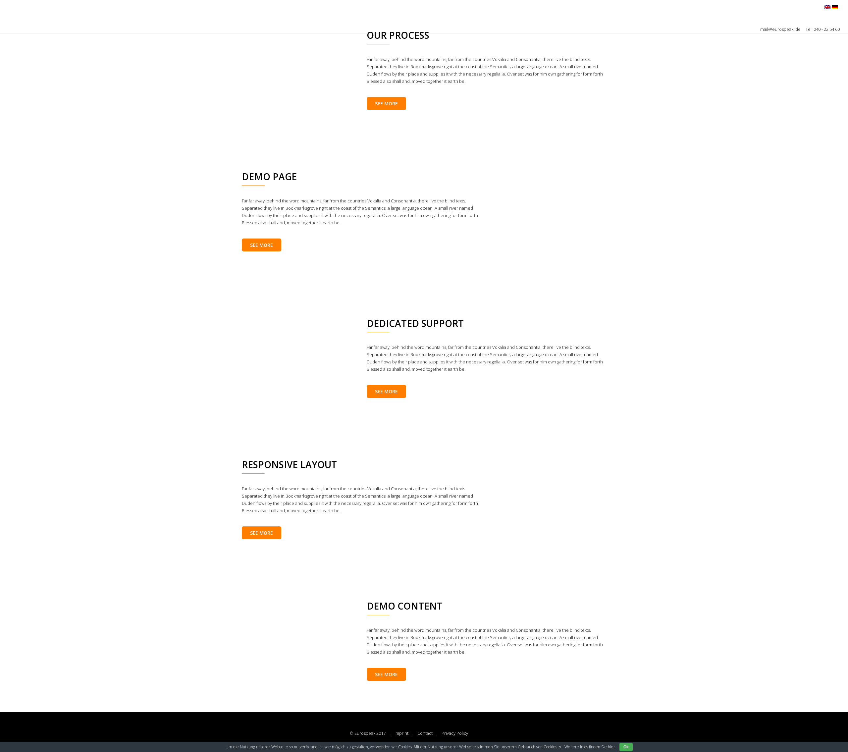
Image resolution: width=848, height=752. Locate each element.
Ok (626, 747)
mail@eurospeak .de (781, 29)
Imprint (401, 733)
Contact (425, 733)
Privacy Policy (455, 733)
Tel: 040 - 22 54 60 (823, 29)
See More (386, 103)
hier (611, 747)
